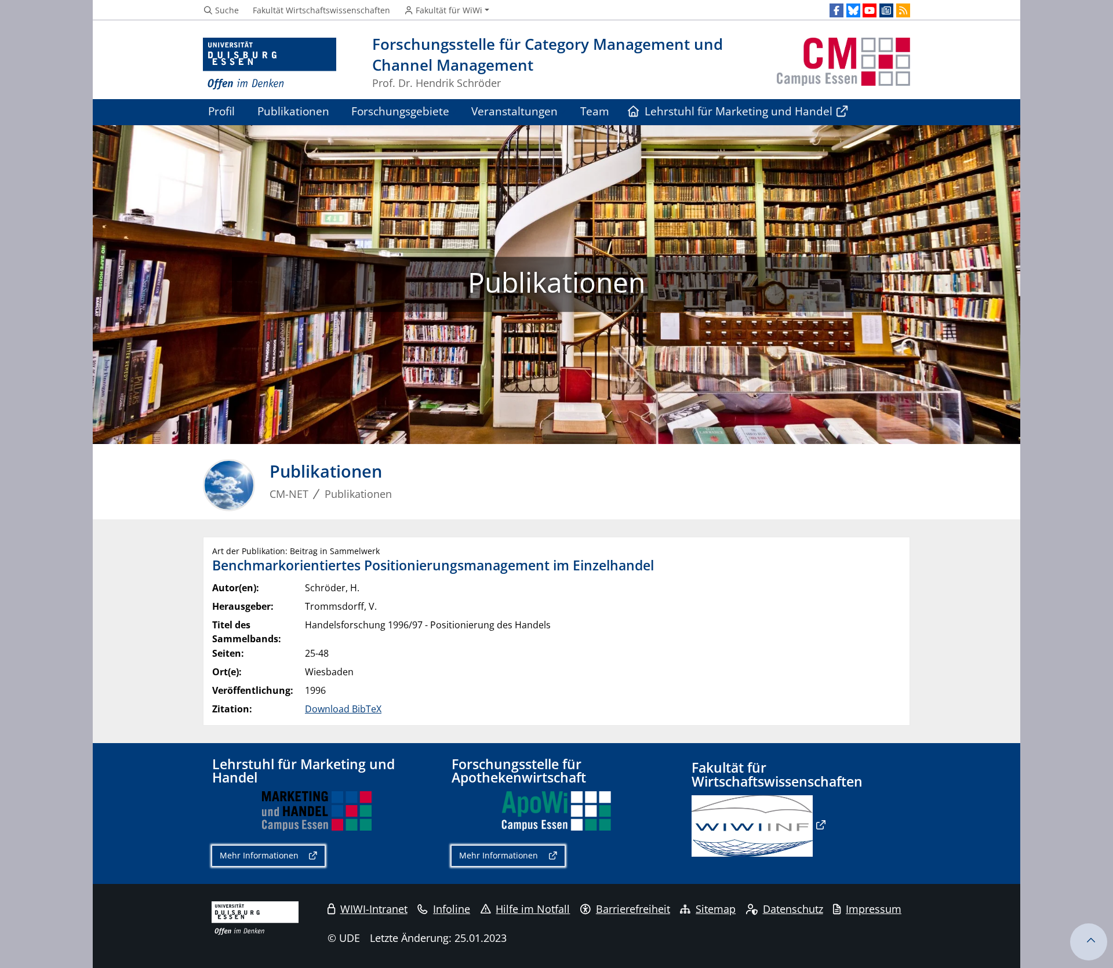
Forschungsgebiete (400, 111)
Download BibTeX (343, 709)
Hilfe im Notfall (533, 909)
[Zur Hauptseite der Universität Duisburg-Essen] (269, 64)
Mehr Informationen (259, 855)
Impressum (873, 909)
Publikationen (293, 111)
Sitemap (716, 909)
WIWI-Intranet (374, 909)
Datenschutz (793, 909)
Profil (221, 111)
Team (594, 111)
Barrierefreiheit (633, 909)
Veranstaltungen (514, 111)
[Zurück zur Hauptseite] (843, 64)
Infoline (451, 909)
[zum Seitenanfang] (1088, 941)
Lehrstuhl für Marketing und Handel (734, 111)
